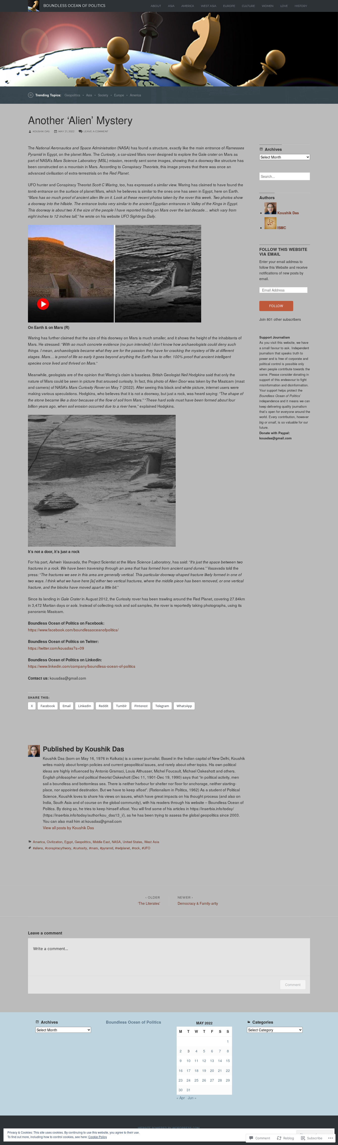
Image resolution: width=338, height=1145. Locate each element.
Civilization (54, 841)
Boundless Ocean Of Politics (74, 5)
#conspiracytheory (58, 848)
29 (228, 1080)
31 (189, 1089)
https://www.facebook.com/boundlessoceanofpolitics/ (73, 629)
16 (181, 1070)
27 (212, 1080)
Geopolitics (72, 95)
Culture (248, 6)
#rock (136, 848)
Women (267, 6)
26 (204, 1080)
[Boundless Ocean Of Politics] (169, 49)
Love (284, 6)
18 (196, 1070)
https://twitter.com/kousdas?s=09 (56, 648)
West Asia (208, 6)
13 (212, 1060)
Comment (293, 985)
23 (181, 1080)
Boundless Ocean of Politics (133, 1022)
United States (132, 841)
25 (196, 1080)
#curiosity (80, 848)
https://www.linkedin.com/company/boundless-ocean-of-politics (81, 666)
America (187, 6)
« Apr (180, 1097)
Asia (171, 6)
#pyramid (106, 848)
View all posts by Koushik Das (68, 827)
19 (204, 1070)
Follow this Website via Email (283, 251)
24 (189, 1080)
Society (103, 95)
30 (181, 1089)
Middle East (101, 841)
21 (220, 1070)
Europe (229, 6)
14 (220, 1060)
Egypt (68, 841)
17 (189, 1070)
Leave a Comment (96, 131)
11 (196, 1060)
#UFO (146, 848)
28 (220, 1080)
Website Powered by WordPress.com (168, 1128)
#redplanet (122, 848)
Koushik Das (41, 131)
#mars (93, 848)
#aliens (38, 848)
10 (189, 1060)
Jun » (192, 1097)
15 (228, 1060)
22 (228, 1070)
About (156, 6)
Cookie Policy (97, 1137)
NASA (116, 841)
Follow (276, 306)
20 (212, 1070)
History (301, 6)
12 (204, 1060)
